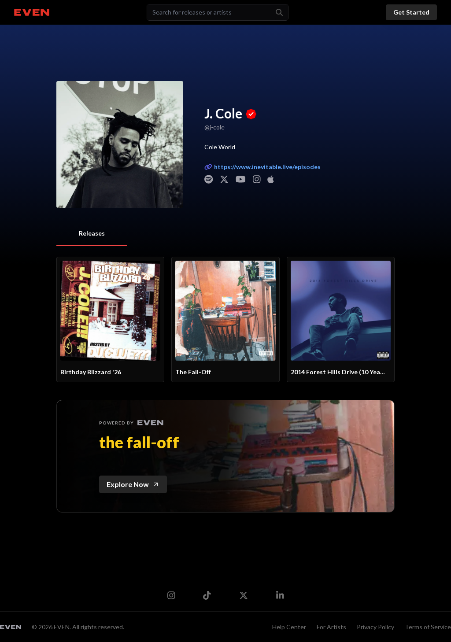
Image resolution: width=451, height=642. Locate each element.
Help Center (289, 627)
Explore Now (128, 484)
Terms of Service (428, 627)
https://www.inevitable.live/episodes (267, 166)
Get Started (411, 12)
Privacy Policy (375, 627)
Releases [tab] (92, 233)
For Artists (331, 627)
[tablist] (91, 234)
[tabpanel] (225, 319)
